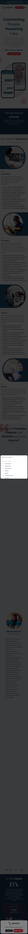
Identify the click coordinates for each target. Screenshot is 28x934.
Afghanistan (8, 466)
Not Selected (8, 463)
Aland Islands (8, 468)
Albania (7, 470)
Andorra (7, 477)
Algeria (6, 473)
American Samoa (9, 475)
